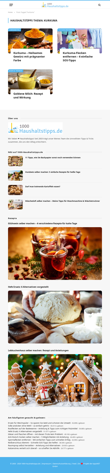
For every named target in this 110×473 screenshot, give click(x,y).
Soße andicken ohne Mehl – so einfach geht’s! (28, 425)
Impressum (46, 463)
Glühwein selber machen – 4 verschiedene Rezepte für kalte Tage (42, 223)
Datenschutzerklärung (62, 463)
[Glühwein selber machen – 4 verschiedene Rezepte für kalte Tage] (55, 253)
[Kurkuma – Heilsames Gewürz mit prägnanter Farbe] (30, 41)
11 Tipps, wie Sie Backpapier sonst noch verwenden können (52, 157)
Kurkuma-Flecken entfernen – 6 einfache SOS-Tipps (78, 56)
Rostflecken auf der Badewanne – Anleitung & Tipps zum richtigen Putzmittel (43, 428)
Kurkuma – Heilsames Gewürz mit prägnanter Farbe (29, 56)
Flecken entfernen (66, 30)
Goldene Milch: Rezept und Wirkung (28, 95)
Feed (74, 463)
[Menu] (11, 5)
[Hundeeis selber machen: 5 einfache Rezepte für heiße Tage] (15, 175)
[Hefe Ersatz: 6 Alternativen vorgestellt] (55, 317)
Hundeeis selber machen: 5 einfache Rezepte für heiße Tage (52, 172)
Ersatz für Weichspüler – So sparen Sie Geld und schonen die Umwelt (39, 423)
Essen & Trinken (15, 71)
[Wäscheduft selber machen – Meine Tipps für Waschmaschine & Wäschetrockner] (15, 204)
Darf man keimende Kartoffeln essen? (42, 186)
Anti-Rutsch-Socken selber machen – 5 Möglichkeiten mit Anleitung (38, 437)
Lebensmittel (14, 30)
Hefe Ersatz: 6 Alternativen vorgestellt (28, 287)
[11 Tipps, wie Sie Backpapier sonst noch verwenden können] (15, 161)
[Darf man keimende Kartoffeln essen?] (15, 190)
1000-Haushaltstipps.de (30, 463)
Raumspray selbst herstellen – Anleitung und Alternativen (34, 445)
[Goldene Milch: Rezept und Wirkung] (30, 81)
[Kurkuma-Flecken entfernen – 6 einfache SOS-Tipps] (79, 41)
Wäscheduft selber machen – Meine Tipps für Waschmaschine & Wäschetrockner (62, 201)
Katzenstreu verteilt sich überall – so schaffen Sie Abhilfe (33, 448)
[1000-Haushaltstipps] (54, 5)
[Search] (99, 5)
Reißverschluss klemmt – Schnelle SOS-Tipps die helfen (33, 442)
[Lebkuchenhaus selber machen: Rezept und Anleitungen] (55, 380)
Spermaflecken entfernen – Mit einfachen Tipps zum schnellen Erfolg (39, 440)
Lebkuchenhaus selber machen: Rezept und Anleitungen (38, 350)
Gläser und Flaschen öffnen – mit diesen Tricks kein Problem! (35, 434)
